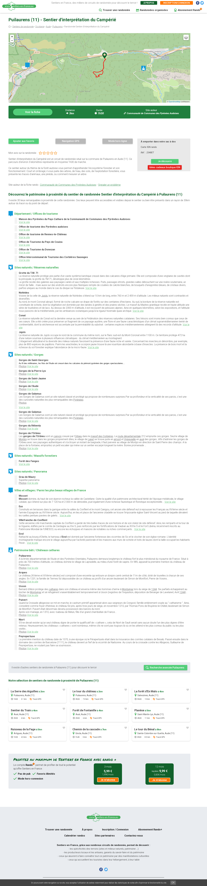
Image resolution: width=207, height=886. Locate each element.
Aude (48, 26)
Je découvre (165, 161)
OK (173, 882)
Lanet (91, 439)
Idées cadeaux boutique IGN (164, 167)
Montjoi (23, 439)
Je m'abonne (108, 779)
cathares (53, 589)
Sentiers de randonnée (23, 26)
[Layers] (186, 37)
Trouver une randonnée (116, 10)
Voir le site (24, 222)
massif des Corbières (102, 436)
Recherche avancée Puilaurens (167, 667)
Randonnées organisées (154, 10)
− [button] (12, 40)
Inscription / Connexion (115, 829)
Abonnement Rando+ (150, 829)
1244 (154, 589)
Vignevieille (130, 439)
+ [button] (12, 36)
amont (117, 439)
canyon (58, 436)
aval (142, 439)
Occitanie (39, 26)
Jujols (44, 295)
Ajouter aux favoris (23, 141)
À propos (149, 3)
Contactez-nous (133, 835)
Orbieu (78, 436)
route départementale (129, 436)
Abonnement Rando (189, 10)
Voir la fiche (32, 112)
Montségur (127, 589)
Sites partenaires (105, 835)
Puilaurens (57, 26)
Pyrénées (78, 399)
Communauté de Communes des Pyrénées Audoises (153, 113)
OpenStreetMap (174, 101)
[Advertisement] (99, 128)
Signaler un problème (109, 184)
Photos (23, 366)
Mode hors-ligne (117, 141)
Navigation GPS (70, 141)
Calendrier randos (74, 835)
